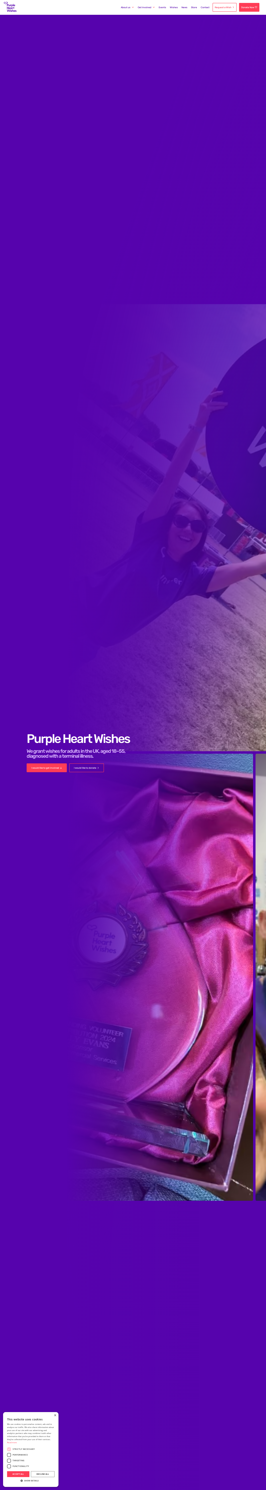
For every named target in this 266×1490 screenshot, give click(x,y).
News (184, 7)
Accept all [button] (18, 1474)
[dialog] (30, 1449)
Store (194, 7)
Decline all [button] (42, 1474)
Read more (12, 1442)
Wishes (174, 7)
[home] (10, 7)
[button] (127, 7)
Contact (205, 7)
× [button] (55, 1415)
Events (162, 7)
